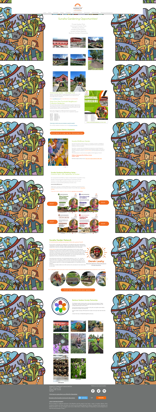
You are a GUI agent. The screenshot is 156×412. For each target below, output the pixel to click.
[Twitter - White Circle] (98, 391)
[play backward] (49, 278)
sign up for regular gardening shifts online (94, 158)
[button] (68, 12)
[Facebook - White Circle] (93, 391)
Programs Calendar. (73, 125)
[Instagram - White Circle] (104, 391)
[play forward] (106, 278)
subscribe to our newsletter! (77, 191)
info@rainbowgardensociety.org (87, 313)
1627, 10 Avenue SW (55, 388)
